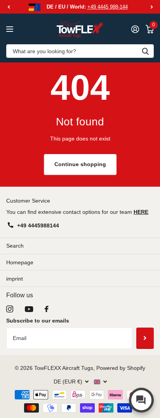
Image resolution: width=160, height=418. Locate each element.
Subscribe (145, 338)
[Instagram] (9, 308)
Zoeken (145, 51)
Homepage (19, 262)
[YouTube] (29, 309)
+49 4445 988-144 (107, 7)
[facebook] (47, 309)
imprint (14, 279)
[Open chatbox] (141, 400)
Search (15, 246)
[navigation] (8, 7)
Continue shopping (80, 164)
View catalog (10, 29)
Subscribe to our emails (37, 320)
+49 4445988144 (38, 225)
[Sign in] (135, 29)
